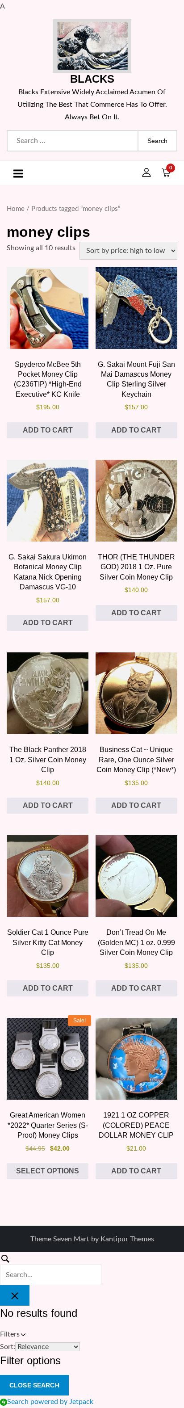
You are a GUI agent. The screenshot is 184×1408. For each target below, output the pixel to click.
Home (16, 209)
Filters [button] (22, 1335)
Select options (47, 1171)
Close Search (34, 1385)
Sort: (7, 1346)
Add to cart (48, 430)
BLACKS (92, 79)
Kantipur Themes (127, 1239)
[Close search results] (14, 1295)
